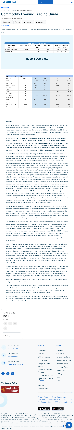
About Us (59, 350)
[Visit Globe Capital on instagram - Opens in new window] (7, 373)
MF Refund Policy (44, 402)
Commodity (5, 7)
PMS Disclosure (54, 400)
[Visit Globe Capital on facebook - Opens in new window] (3, 373)
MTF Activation (43, 360)
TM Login (59, 374)
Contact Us (60, 354)
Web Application (44, 357)
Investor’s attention (63, 360)
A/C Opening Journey (45, 375)
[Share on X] (15, 323)
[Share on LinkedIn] (5, 323)
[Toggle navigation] (71, 2)
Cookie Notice (43, 389)
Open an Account (46, 2)
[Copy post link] (5, 328)
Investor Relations (63, 357)
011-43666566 (13, 357)
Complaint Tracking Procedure (45, 371)
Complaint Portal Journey (44, 365)
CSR (58, 377)
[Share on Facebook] (10, 323)
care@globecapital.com (16, 364)
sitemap (41, 385)
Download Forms (62, 367)
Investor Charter (62, 364)
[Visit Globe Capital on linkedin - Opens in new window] (12, 373)
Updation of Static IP (45, 379)
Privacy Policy (43, 397)
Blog (58, 380)
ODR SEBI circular (61, 402)
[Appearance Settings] (69, 425)
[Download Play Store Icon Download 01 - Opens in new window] (58, 409)
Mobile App (42, 350)
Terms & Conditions (59, 397)
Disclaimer (41, 400)
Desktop (41, 354)
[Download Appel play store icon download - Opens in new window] (44, 408)
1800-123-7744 (13, 349)
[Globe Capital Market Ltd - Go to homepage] (9, 2)
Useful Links (60, 370)
